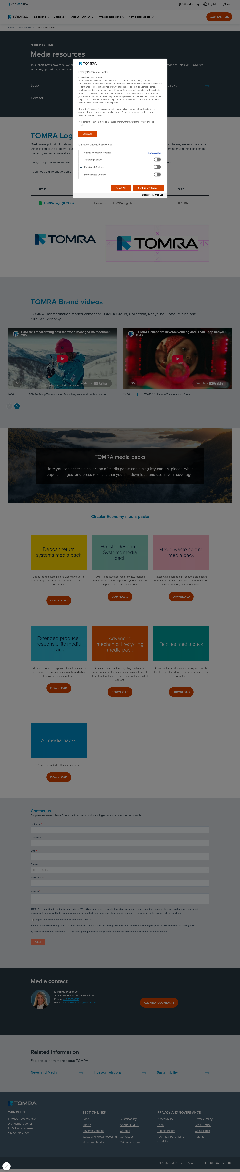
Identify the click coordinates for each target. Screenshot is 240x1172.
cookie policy (84, 112)
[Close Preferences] (6, 1166)
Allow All (87, 134)
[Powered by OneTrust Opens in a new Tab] (153, 195)
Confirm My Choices (148, 187)
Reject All (121, 187)
